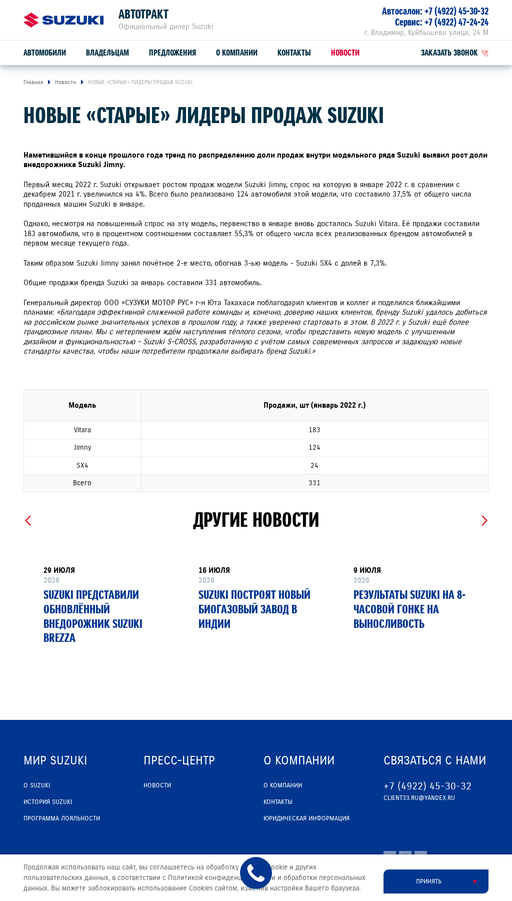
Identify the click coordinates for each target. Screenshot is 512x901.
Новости (345, 53)
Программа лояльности (62, 818)
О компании (237, 53)
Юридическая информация (307, 818)
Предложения (172, 53)
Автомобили (45, 53)
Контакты (294, 53)
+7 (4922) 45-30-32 (456, 11)
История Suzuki (48, 802)
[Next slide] (484, 521)
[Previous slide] (27, 521)
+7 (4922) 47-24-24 (456, 22)
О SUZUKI (37, 785)
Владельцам (107, 53)
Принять (429, 881)
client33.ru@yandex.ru (419, 798)
